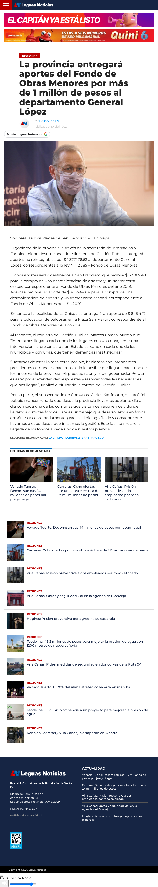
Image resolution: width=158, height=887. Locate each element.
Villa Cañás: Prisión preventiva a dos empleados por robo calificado (122, 493)
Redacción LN (49, 121)
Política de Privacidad (26, 815)
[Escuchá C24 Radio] (1, 876)
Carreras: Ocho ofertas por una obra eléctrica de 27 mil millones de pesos (78, 491)
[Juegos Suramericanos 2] (79, 20)
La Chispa (56, 437)
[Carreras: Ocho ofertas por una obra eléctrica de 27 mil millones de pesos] (79, 481)
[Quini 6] (79, 35)
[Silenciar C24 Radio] (4, 883)
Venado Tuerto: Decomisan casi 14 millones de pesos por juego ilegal (28, 493)
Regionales (72, 437)
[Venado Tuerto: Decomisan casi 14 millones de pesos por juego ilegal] (31, 481)
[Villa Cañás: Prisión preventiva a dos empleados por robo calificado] (126, 481)
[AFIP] (16, 848)
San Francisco (93, 437)
